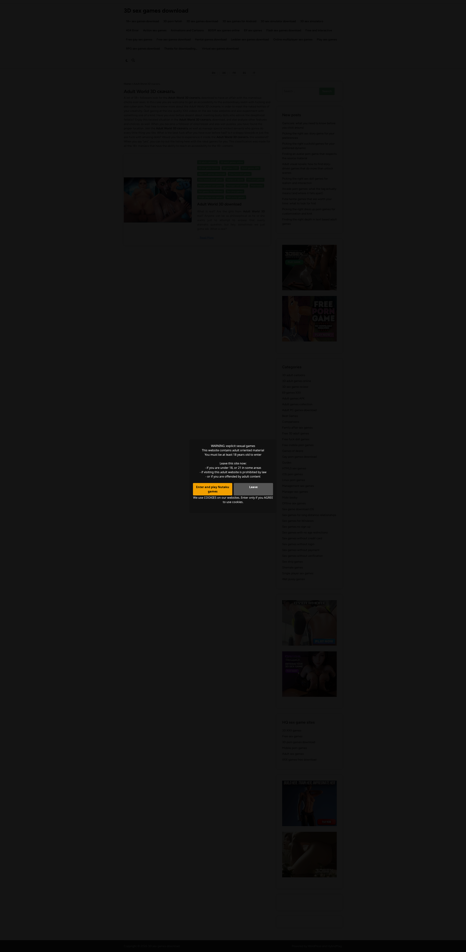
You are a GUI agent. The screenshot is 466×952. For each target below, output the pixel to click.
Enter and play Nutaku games (212, 489)
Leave (253, 487)
